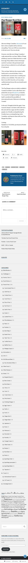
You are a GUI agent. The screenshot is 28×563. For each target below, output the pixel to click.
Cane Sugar (14, 496)
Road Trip (17, 509)
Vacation (9, 516)
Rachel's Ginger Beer (20, 507)
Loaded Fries (7, 316)
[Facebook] (2, 2)
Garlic (10, 502)
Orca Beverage (4, 507)
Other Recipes (6, 370)
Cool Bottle (19, 497)
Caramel (19, 496)
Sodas (10, 17)
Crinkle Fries (7, 295)
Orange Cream (8, 441)
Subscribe (5, 549)
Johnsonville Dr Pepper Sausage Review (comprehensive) (11, 233)
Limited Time (11, 506)
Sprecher (11, 513)
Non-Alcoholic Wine (9, 362)
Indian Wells (7, 504)
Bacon (19, 493)
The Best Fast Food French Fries (9, 238)
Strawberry (15, 513)
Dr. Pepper (23, 499)
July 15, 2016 (7, 38)
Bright (3, 496)
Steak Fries (7, 334)
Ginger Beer (7, 419)
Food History (6, 281)
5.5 (6, 493)
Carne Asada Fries (9, 288)
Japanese (6, 423)
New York (23, 506)
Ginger (16, 503)
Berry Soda (7, 380)
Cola (5, 391)
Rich (13, 509)
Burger (6, 496)
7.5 (3, 167)
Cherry (22, 496)
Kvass (5, 426)
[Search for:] (14, 526)
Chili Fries (6, 291)
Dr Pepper (4, 501)
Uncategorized (7, 483)
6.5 (10, 493)
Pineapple (10, 507)
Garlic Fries (7, 309)
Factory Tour (6, 277)
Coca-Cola (15, 497)
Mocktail (6, 434)
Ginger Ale (7, 416)
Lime (25, 504)
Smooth (22, 167)
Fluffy (5, 409)
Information (6, 352)
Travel (4, 473)
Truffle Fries (7, 341)
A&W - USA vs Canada (7, 245)
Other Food (6, 366)
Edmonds (11, 501)
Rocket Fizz (16, 92)
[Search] (13, 2)
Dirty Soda (7, 398)
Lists (4, 355)
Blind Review (6, 270)
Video (21, 516)
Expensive (16, 501)
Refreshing (8, 509)
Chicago (3, 497)
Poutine (6, 327)
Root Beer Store (8, 511)
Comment (21, 221)
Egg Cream (7, 405)
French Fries (6, 284)
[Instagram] (6, 2)
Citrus (5, 387)
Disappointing (18, 499)
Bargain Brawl (8, 377)
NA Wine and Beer (8, 359)
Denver (13, 499)
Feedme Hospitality (5, 502)
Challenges (6, 274)
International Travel (9, 476)
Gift (13, 502)
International (12, 504)
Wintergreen (5, 517)
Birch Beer (7, 384)
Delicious (8, 499)
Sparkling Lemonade (9, 462)
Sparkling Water (8, 466)
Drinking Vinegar (8, 402)
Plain (5, 323)
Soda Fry (4, 257)
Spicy (23, 511)
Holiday (23, 502)
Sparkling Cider (8, 459)
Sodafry (5, 9)
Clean (12, 497)
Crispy (2, 499)
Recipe (6, 448)
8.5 (16, 493)
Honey (3, 504)
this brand (19, 43)
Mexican (6, 430)
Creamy (23, 497)
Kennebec (18, 504)
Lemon (21, 504)
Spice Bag (6, 330)
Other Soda (7, 444)
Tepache (6, 469)
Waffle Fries (7, 345)
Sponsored (5, 513)
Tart (24, 513)
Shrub (5, 455)
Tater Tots (7, 338)
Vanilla (4, 169)
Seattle (14, 511)
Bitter (22, 493)
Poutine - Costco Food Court (8, 241)
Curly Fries (7, 298)
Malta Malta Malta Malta (8, 248)
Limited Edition (5, 506)
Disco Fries (7, 302)
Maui (16, 506)
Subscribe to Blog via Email (10, 535)
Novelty (6, 437)
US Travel (6, 480)
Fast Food (6, 306)
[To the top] (25, 556)
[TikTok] (9, 2)
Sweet (20, 513)
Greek (6, 313)
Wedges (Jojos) (8, 348)
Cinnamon (8, 497)
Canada (8, 167)
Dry (8, 501)
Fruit (5, 412)
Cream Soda (7, 395)
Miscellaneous (8, 320)
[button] (6, 137)
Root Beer (4, 17)
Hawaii (20, 502)
